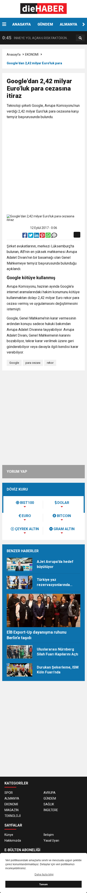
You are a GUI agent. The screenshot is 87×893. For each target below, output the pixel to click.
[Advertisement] (43, 167)
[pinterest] (43, 236)
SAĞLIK (49, 804)
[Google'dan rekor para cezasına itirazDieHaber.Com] (43, 8)
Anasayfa (14, 54)
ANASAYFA (21, 24)
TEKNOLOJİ (12, 816)
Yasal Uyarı (51, 840)
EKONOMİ (32, 54)
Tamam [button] (43, 884)
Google (14, 362)
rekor (50, 362)
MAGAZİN (11, 810)
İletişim (49, 834)
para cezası (32, 362)
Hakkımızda (12, 840)
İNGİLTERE (51, 810)
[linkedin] (37, 236)
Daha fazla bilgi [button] (44, 874)
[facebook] (25, 236)
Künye (8, 834)
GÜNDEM (45, 24)
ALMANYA (68, 24)
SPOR (8, 792)
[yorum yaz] (54, 236)
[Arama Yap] (80, 38)
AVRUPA (50, 792)
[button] (83, 24)
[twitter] (31, 236)
